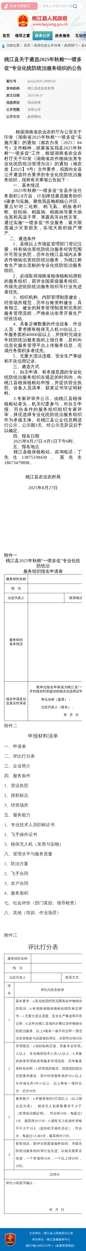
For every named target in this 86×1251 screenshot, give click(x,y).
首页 (6, 36)
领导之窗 (22, 36)
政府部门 (71, 45)
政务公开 (42, 36)
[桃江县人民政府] (43, 20)
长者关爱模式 (20, 6)
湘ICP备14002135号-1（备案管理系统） (51, 1245)
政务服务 (62, 36)
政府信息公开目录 (47, 45)
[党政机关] (10, 1239)
